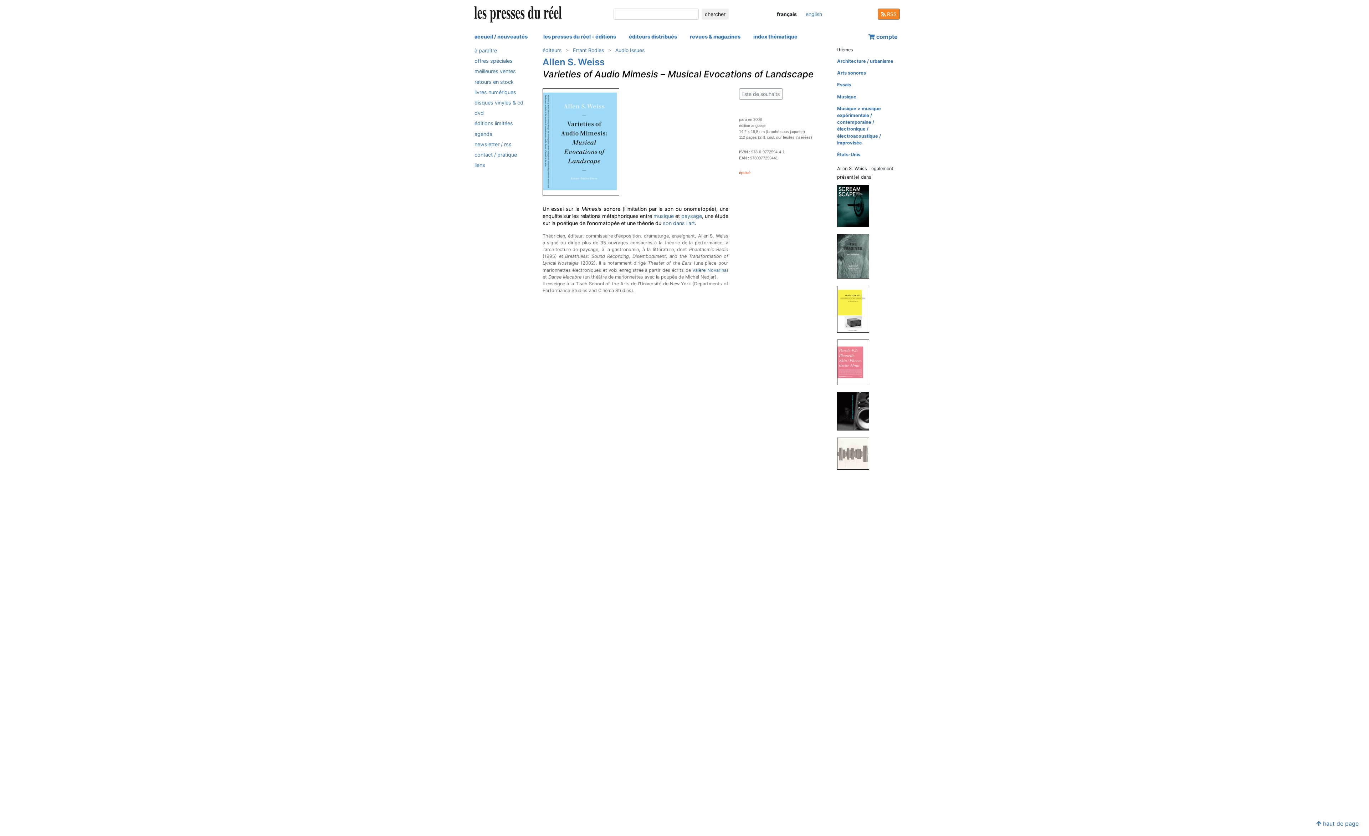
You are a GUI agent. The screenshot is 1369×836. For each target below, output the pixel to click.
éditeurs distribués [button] (653, 37)
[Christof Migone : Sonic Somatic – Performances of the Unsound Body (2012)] (856, 308)
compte (886, 36)
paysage (691, 216)
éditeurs (552, 50)
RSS (891, 14)
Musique (846, 97)
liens (480, 165)
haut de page (1340, 823)
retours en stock (494, 82)
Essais (844, 84)
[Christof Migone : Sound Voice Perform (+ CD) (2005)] (856, 411)
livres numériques (495, 92)
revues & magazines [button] (715, 37)
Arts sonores (851, 73)
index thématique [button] (775, 37)
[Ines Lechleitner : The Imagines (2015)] (856, 256)
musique (663, 216)
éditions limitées (494, 123)
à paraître (486, 50)
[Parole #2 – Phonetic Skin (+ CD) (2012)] (856, 362)
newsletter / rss (493, 144)
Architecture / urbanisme (865, 61)
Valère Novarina (709, 270)
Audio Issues (630, 50)
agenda (483, 134)
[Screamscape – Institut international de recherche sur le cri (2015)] (856, 205)
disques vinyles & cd (499, 103)
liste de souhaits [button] (761, 94)
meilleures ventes (495, 71)
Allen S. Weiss (574, 61)
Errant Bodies (588, 50)
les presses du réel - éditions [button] (579, 37)
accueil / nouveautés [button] (501, 37)
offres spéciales (494, 61)
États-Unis (848, 154)
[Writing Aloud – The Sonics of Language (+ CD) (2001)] (856, 453)
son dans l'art (679, 223)
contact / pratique (496, 155)
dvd (479, 113)
